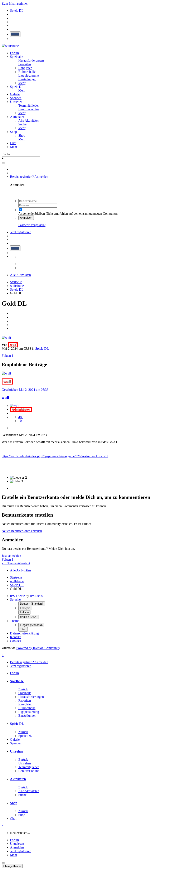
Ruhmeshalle (26, 71)
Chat (13, 143)
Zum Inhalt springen (15, 3)
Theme (14, 621)
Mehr (21, 83)
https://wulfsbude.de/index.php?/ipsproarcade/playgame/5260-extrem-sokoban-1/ (55, 456)
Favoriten (24, 64)
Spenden (15, 98)
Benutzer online (28, 109)
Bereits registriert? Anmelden (30, 176)
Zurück (23, 689)
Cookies (15, 641)
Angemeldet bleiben (31, 213)
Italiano (24, 612)
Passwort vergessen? (31, 225)
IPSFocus (36, 596)
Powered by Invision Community (38, 648)
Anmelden (26, 217)
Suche (22, 124)
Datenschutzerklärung (24, 633)
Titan (23, 629)
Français (25, 608)
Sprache (15, 599)
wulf (5, 397)
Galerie (15, 94)
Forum (14, 53)
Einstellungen (27, 79)
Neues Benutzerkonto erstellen (22, 531)
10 (20, 420)
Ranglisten (25, 68)
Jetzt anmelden (11, 555)
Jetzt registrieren (20, 232)
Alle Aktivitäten (28, 120)
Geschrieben (25, 389)
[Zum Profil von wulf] (6, 337)
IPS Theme (17, 596)
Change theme (12, 866)
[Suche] (3, 163)
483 (20, 417)
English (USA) (28, 616)
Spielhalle (16, 56)
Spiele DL (17, 86)
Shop (13, 132)
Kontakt (15, 637)
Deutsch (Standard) (31, 603)
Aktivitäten (17, 117)
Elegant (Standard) (31, 625)
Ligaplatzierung (28, 75)
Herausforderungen (31, 60)
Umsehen (16, 101)
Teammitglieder (28, 105)
